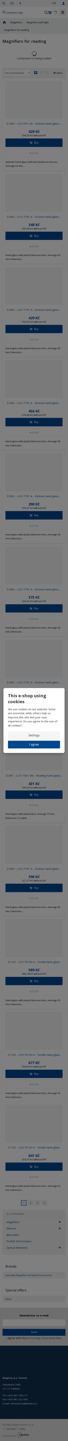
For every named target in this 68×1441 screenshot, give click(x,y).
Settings (34, 735)
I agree (34, 744)
